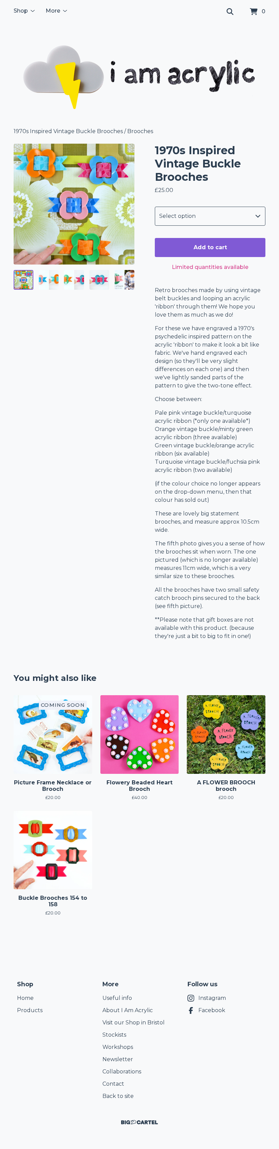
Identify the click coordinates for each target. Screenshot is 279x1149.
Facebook (211, 1010)
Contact (113, 1084)
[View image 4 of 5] (99, 280)
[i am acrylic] (139, 75)
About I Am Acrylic (127, 1010)
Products (30, 1010)
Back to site (118, 1096)
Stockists (114, 1035)
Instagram (212, 998)
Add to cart (210, 247)
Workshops (117, 1047)
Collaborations (121, 1071)
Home (25, 998)
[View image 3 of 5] (74, 280)
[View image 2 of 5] (49, 280)
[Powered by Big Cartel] (139, 1122)
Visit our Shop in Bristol (133, 1022)
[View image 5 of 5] (124, 280)
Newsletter (117, 1059)
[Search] (230, 11)
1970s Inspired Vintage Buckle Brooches (68, 131)
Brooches (140, 131)
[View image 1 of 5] (23, 280)
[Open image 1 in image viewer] (74, 204)
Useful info (117, 998)
